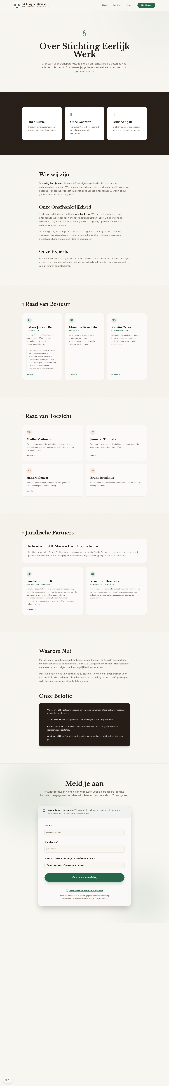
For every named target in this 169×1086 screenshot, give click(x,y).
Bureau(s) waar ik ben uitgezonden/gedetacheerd (70, 858)
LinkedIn (30, 374)
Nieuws (129, 5)
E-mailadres (51, 842)
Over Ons (116, 5)
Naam (48, 825)
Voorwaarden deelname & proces (86, 890)
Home (104, 5)
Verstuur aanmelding (84, 877)
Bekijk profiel (31, 609)
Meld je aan (146, 5)
